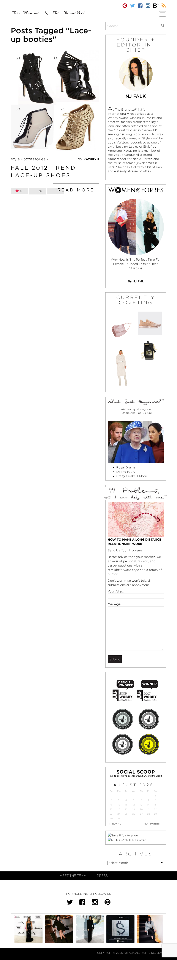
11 (126, 805)
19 (134, 809)
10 (119, 805)
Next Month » (152, 823)
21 (148, 809)
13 (141, 805)
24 (118, 814)
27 (141, 814)
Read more (75, 190)
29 (155, 814)
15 (155, 805)
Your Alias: (116, 591)
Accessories (35, 159)
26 (133, 814)
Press (102, 876)
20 (141, 809)
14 (148, 805)
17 (119, 809)
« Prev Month (117, 823)
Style (15, 159)
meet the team (73, 876)
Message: (114, 604)
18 (126, 809)
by (88, 159)
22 (155, 809)
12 (134, 805)
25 (126, 814)
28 (148, 814)
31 (119, 818)
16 (111, 809)
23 (111, 814)
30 (111, 818)
